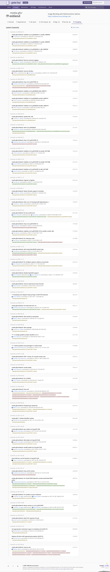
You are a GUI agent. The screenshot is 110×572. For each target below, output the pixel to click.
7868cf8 (75, 505)
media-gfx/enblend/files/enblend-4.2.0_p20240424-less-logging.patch (53, 64)
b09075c (75, 447)
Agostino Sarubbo (18, 431)
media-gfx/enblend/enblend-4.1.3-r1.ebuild (51, 393)
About (50, 7)
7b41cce (75, 105)
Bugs (56, 22)
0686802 (75, 42)
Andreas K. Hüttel (18, 62)
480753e (75, 478)
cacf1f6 (75, 429)
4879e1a (75, 356)
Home (9, 7)
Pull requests (45, 22)
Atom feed (76, 27)
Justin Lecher (17, 520)
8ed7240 (75, 418)
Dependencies (21, 22)
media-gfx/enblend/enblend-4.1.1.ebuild (42, 552)
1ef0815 (75, 191)
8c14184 (75, 91)
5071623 (75, 162)
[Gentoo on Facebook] (13, 566)
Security (66, 22)
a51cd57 (75, 127)
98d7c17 (75, 305)
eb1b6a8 (75, 389)
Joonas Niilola (17, 164)
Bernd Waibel (17, 275)
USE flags (33, 7)
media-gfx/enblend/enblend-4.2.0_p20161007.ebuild (23, 474)
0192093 (75, 116)
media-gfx (15, 12)
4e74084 (75, 238)
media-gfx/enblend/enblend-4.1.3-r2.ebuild (21, 394)
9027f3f (75, 169)
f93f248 (75, 378)
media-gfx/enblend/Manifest (18, 85)
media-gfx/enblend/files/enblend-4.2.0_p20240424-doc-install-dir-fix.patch (53, 131)
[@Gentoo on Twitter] (8, 566)
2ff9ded (75, 231)
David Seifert (17, 286)
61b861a (75, 458)
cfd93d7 (75, 536)
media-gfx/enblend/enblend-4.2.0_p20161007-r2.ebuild (50, 242)
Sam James (16, 44)
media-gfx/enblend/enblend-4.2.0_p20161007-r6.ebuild (38, 85)
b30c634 (75, 262)
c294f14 (75, 98)
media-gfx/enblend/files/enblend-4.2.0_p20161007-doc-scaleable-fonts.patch (29, 216)
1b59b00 (75, 71)
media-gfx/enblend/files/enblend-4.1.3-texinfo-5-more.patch (25, 396)
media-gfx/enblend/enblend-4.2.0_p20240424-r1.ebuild (24, 38)
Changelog (78, 22)
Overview (11, 22)
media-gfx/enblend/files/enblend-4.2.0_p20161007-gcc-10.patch (26, 309)
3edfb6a (75, 494)
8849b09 (75, 529)
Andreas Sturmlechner (19, 84)
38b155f (75, 294)
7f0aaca (75, 140)
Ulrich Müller (17, 296)
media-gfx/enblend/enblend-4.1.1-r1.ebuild (35, 551)
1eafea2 (75, 249)
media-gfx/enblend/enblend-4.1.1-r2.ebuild (56, 551)
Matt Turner (16, 407)
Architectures (42, 7)
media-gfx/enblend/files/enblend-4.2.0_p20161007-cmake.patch (50, 485)
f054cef (75, 367)
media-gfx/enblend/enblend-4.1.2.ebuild (61, 552)
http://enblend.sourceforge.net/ (59, 16)
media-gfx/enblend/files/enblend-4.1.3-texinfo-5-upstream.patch (54, 396)
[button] (87, 2)
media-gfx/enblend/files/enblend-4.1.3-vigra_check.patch (24, 398)
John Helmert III (17, 264)
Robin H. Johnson (18, 460)
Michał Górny (17, 420)
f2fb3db (75, 224)
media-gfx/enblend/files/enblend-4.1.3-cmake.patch (44, 394)
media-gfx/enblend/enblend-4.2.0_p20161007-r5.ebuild (24, 144)
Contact (102, 565)
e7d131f (75, 547)
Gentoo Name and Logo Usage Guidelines (61, 569)
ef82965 (75, 273)
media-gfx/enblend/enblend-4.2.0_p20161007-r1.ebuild (24, 255)
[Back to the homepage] (13, 2)
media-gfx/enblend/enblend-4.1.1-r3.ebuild (21, 552)
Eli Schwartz (16, 36)
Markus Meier (17, 318)
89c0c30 (75, 180)
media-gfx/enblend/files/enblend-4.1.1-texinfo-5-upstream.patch (45, 554)
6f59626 (75, 316)
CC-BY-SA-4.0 (43, 569)
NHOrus (15, 73)
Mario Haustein (17, 215)
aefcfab (75, 334)
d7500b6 (75, 345)
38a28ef (75, 284)
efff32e (75, 518)
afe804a (75, 327)
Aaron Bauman (17, 336)
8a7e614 (75, 405)
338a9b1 (75, 440)
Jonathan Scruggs (18, 496)
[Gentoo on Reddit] (17, 566)
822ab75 (75, 82)
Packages (15, 7)
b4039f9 (75, 34)
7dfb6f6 (75, 202)
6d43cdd (75, 60)
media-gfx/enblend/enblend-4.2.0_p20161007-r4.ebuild (24, 227)
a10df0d (75, 471)
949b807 (75, 49)
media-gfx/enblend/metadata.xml (19, 298)
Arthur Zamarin (17, 93)
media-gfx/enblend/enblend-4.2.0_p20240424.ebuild (23, 74)
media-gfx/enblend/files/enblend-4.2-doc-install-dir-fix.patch (25, 87)
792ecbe (75, 151)
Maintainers (24, 7)
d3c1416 (75, 213)
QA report (33, 22)
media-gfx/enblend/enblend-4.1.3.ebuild (21, 554)
